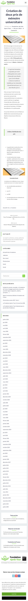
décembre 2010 (7, 498)
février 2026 (6, 334)
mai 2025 (5, 346)
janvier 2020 (6, 423)
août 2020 (5, 402)
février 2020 (6, 420)
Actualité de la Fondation (9, 208)
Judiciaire (5, 255)
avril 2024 (5, 364)
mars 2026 (5, 331)
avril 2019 (5, 435)
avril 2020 (5, 414)
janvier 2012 (6, 495)
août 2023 (5, 376)
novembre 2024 (7, 355)
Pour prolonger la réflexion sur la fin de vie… (14, 217)
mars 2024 (5, 367)
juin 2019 (5, 432)
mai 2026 (5, 325)
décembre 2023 (7, 370)
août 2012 (5, 489)
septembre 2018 (7, 450)
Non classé (5, 258)
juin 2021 (5, 388)
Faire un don (14, 515)
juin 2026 (5, 322)
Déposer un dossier (14, 529)
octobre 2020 (6, 399)
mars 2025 (5, 349)
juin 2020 (5, 408)
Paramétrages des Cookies (14, 598)
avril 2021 (5, 391)
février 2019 (6, 438)
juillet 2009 (6, 507)
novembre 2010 (7, 501)
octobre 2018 (6, 447)
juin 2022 (5, 385)
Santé (4, 264)
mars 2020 (5, 417)
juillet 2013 (6, 483)
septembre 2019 (7, 429)
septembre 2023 (7, 373)
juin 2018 (5, 453)
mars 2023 (5, 382)
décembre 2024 (7, 352)
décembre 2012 (7, 486)
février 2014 (6, 477)
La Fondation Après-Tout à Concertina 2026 (14, 303)
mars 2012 (5, 492)
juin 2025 (5, 343)
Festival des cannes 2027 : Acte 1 (11, 300)
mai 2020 (5, 411)
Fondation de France (14, 542)
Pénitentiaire (6, 261)
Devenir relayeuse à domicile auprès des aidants (14, 224)
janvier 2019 (6, 441)
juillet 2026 (6, 319)
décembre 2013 (7, 480)
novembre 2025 (7, 337)
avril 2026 (5, 328)
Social (4, 267)
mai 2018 (5, 456)
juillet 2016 (6, 465)
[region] (14, 590)
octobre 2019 (6, 426)
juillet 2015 (6, 468)
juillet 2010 (6, 504)
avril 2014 (5, 474)
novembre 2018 (7, 444)
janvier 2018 (6, 459)
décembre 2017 (7, 462)
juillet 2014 (6, 471)
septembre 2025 (7, 340)
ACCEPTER (14, 594)
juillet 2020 (6, 405)
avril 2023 (5, 379)
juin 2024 (5, 358)
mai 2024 (5, 361)
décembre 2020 (7, 396)
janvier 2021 (6, 394)
